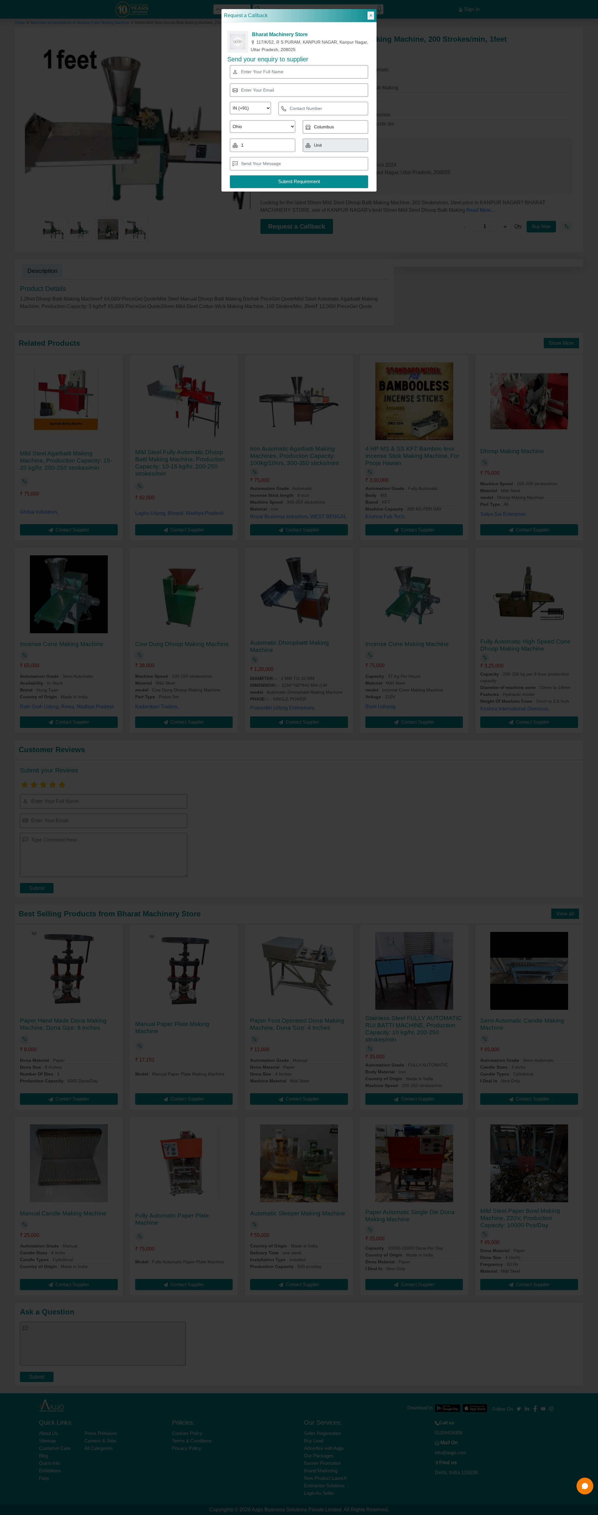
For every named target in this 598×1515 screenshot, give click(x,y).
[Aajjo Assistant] (585, 1486)
